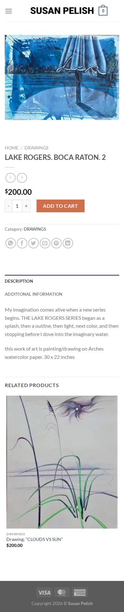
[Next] (28, 126)
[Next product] (10, 178)
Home (11, 147)
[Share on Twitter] (33, 243)
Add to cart (60, 206)
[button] (8, 11)
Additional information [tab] (34, 294)
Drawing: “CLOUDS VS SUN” (34, 539)
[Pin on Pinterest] (56, 243)
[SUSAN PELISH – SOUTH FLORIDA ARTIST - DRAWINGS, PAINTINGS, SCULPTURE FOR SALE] (62, 11)
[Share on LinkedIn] (68, 243)
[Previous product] (22, 178)
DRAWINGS (36, 147)
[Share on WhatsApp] (10, 243)
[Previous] (11, 126)
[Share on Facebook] (22, 243)
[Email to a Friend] (45, 243)
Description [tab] (19, 281)
